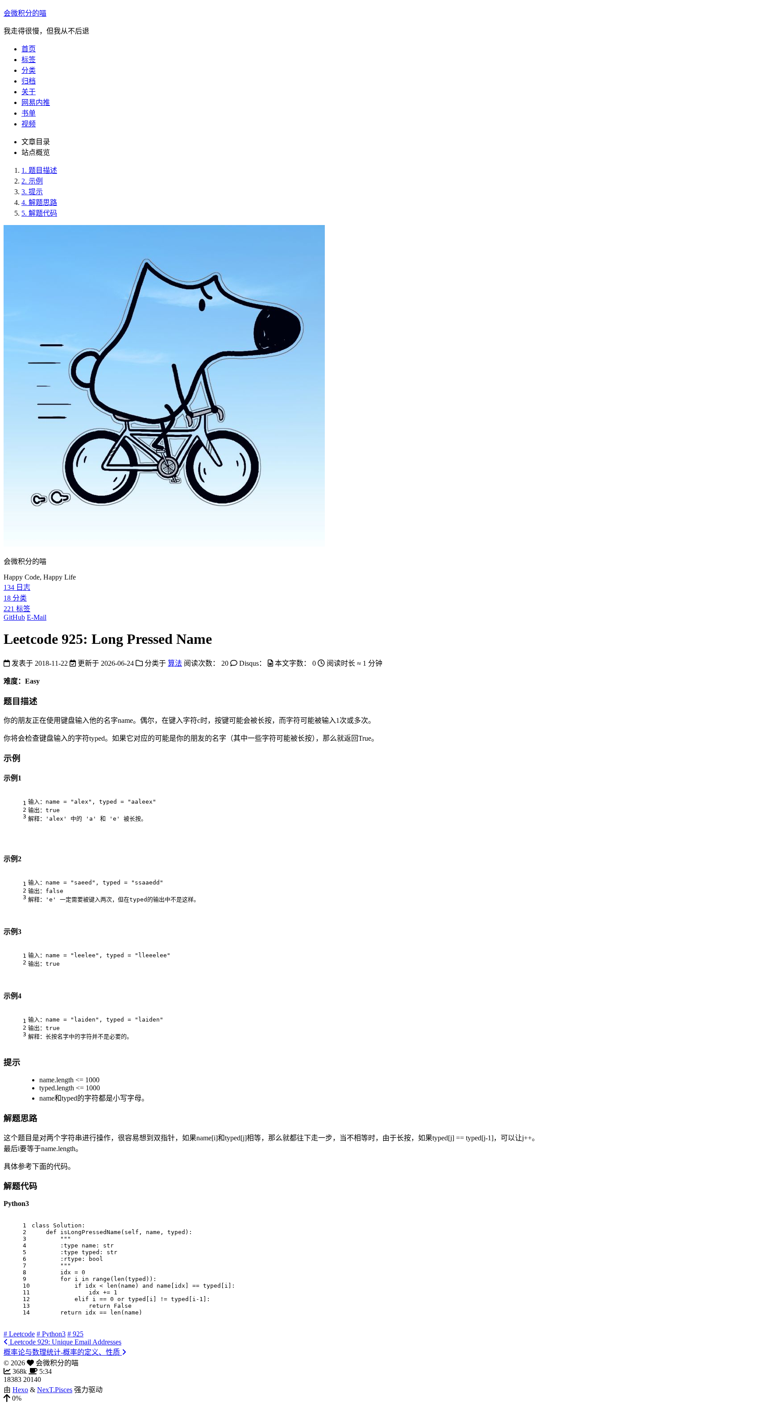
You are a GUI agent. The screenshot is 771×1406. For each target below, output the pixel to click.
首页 (28, 49)
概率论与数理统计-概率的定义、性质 (63, 1352)
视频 (28, 124)
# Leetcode (19, 1334)
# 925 (75, 1334)
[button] (385, 1398)
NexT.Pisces (54, 1389)
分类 (28, 70)
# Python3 (51, 1334)
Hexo (20, 1389)
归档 (28, 81)
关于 (28, 92)
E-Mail (36, 617)
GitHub (14, 617)
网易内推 (35, 102)
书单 (28, 113)
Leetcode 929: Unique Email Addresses (64, 1342)
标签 (28, 59)
